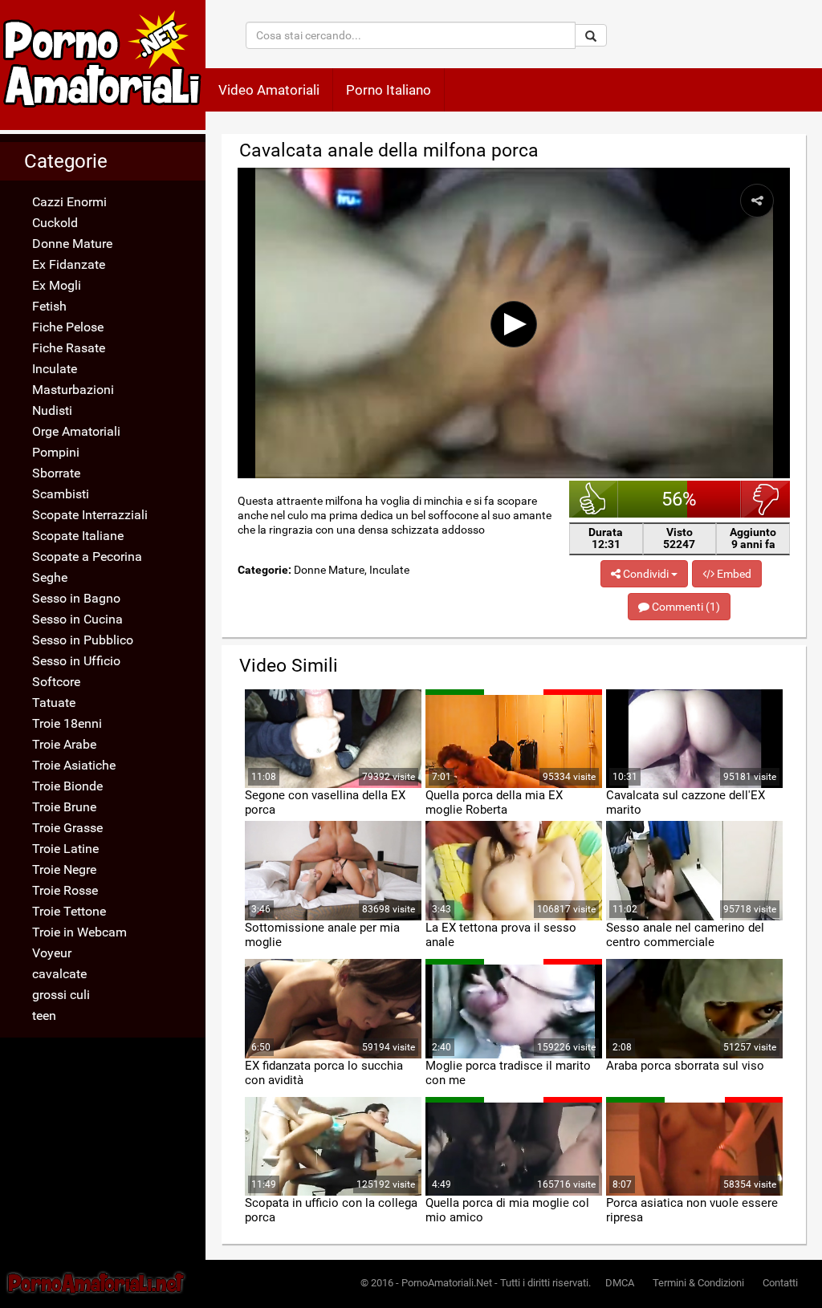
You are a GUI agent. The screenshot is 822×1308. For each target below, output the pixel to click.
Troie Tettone (69, 911)
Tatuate (53, 702)
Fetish (49, 306)
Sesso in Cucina (77, 619)
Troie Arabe (64, 744)
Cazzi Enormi (69, 201)
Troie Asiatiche (74, 765)
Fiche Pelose (68, 327)
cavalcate (59, 973)
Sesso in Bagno (76, 598)
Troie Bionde (67, 786)
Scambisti (60, 494)
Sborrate (56, 473)
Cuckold (55, 222)
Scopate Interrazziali (90, 514)
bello (593, 499)
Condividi (646, 573)
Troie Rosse (65, 890)
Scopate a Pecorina (87, 556)
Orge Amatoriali (76, 431)
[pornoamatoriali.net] (103, 65)
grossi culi (61, 994)
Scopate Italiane (78, 535)
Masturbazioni (73, 389)
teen (44, 1015)
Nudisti (52, 410)
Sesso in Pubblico (82, 640)
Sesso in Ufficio (76, 660)
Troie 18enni (67, 723)
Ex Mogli (56, 285)
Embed (732, 573)
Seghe (49, 577)
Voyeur (51, 953)
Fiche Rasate (68, 347)
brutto (765, 499)
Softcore (56, 681)
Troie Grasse (67, 827)
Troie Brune (64, 806)
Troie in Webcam (79, 932)
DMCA (619, 1283)
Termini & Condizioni (698, 1283)
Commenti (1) (684, 606)
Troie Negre (64, 869)
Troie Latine (65, 848)
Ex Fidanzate (68, 264)
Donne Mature (72, 243)
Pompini (55, 452)
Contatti (780, 1283)
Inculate (54, 368)
